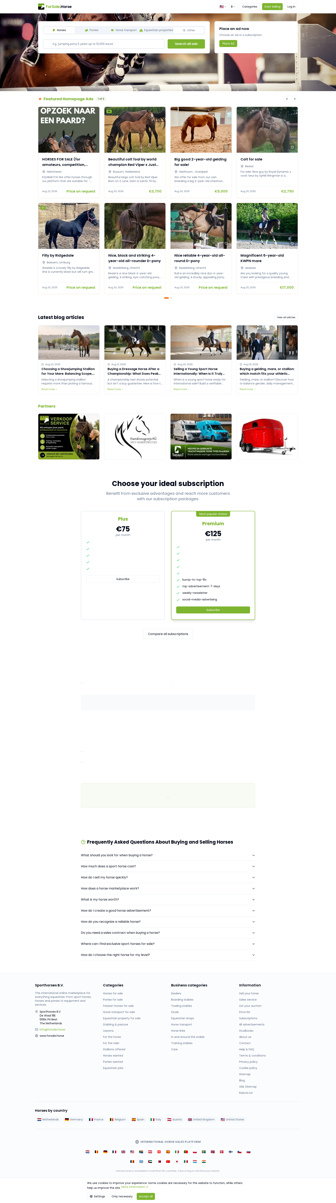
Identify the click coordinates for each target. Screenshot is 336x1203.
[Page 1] (166, 298)
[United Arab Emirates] (150, 1161)
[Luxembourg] (195, 1161)
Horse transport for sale (119, 1012)
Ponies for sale (113, 1000)
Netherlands (50, 1119)
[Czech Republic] (239, 1152)
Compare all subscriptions (168, 634)
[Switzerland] (159, 1152)
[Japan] (177, 1161)
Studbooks (246, 1031)
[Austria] (150, 1152)
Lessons (108, 1031)
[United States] (132, 1152)
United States (235, 1119)
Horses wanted (113, 1056)
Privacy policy (248, 1062)
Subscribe (123, 579)
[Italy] (177, 1152)
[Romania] (132, 1161)
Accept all (146, 1196)
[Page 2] (171, 298)
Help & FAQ (246, 1049)
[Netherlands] (87, 1152)
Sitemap (245, 1074)
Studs (175, 1012)
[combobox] (223, 6)
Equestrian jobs (113, 1068)
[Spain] (168, 1152)
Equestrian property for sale (122, 1018)
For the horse (112, 1037)
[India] (203, 1161)
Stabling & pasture (115, 1024)
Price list (244, 1012)
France (98, 1119)
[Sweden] (203, 1152)
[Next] (295, 99)
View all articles (286, 317)
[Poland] (195, 1152)
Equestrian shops (182, 1018)
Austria (177, 1119)
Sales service (248, 1000)
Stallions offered (114, 1049)
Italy (158, 1119)
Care (174, 1049)
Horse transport (181, 1024)
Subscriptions (248, 1018)
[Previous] (287, 99)
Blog (242, 1080)
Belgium (120, 1119)
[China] (168, 1161)
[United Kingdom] (123, 1152)
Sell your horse (249, 993)
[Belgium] (96, 1152)
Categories (249, 7)
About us (245, 1037)
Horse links (178, 1031)
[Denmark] (221, 1152)
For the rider (111, 1043)
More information (133, 1187)
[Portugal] (186, 1152)
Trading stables (181, 1006)
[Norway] (212, 1152)
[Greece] (141, 1161)
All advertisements (251, 1024)
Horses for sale (113, 993)
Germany (76, 1119)
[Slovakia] (248, 1152)
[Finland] (230, 1152)
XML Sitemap (248, 1087)
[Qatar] (159, 1161)
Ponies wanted (113, 1062)
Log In (291, 7)
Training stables (181, 1043)
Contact (245, 1043)
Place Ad (228, 43)
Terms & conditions (252, 1056)
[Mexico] (186, 1161)
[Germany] (105, 1152)
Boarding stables (182, 1000)
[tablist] (124, 30)
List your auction (250, 1006)
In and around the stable (188, 1037)
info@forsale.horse (52, 1029)
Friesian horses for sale (118, 1006)
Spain (140, 1119)
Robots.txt (246, 1093)
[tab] (59, 30)
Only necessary (122, 1196)
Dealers (176, 993)
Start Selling (272, 7)
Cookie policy (248, 1068)
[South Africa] (141, 1152)
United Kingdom (204, 1119)
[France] (114, 1152)
